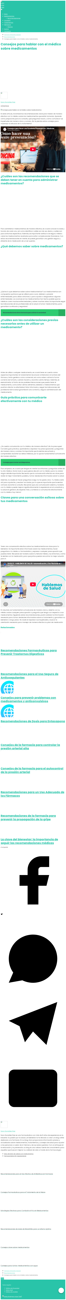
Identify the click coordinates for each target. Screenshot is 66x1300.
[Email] (33, 1120)
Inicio (6, 14)
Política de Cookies (12, 1292)
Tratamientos (8, 23)
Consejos (7, 20)
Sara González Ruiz (8, 102)
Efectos (10, 27)
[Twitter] (13, 925)
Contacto (7, 31)
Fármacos (7, 25)
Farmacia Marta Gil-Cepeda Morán (15, 1156)
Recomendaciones (14, 18)
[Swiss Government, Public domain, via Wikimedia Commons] (12, 1297)
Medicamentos (9, 16)
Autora (6, 29)
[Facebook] (33, 912)
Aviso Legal (9, 1290)
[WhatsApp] (33, 990)
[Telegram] (33, 1055)
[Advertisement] (33, 72)
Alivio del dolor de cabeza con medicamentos (18, 1154)
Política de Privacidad (12, 1288)
